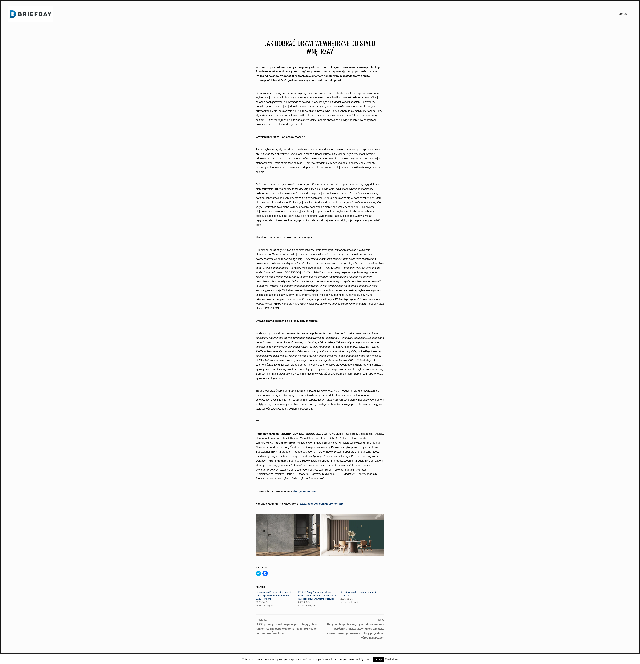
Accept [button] (379, 659)
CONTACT (624, 14)
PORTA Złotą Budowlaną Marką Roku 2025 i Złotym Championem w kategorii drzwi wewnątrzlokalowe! (317, 595)
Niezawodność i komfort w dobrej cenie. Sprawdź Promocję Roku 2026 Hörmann (273, 595)
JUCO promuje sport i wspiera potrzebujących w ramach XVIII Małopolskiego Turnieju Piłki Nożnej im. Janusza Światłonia (286, 629)
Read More (391, 659)
